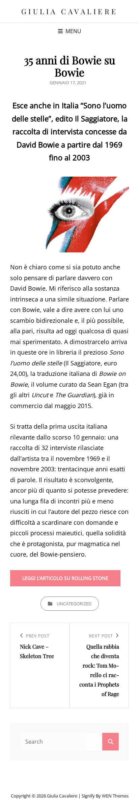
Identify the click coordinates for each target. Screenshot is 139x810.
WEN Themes (115, 796)
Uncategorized (74, 604)
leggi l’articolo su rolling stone (65, 578)
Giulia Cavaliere (69, 11)
